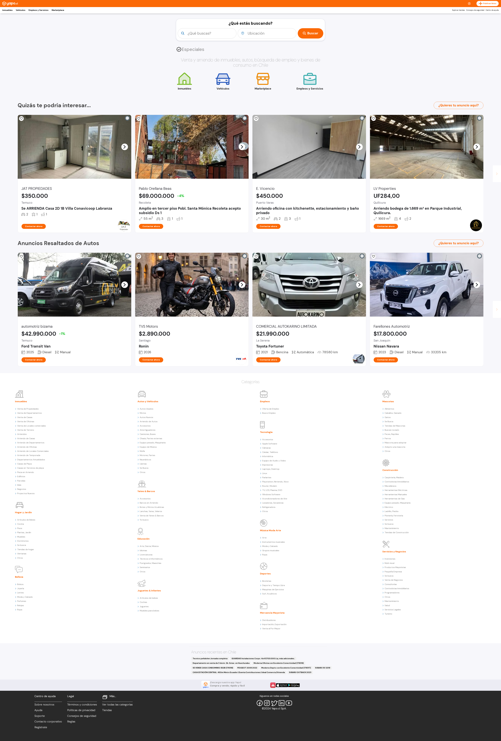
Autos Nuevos (146, 417)
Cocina (20, 524)
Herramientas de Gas (395, 498)
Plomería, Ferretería (394, 515)
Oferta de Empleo (270, 408)
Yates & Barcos (146, 491)
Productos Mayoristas (395, 567)
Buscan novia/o (392, 430)
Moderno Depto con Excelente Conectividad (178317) (286, 668)
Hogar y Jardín (23, 512)
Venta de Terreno (25, 430)
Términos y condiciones (82, 704)
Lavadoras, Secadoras (273, 502)
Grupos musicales (270, 550)
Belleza (19, 576)
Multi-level (389, 563)
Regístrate (40, 727)
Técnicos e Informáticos (151, 558)
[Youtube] (289, 703)
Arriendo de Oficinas (27, 447)
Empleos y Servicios (38, 10)
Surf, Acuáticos (269, 593)
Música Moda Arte (270, 530)
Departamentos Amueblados (31, 459)
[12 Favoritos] (21, 256)
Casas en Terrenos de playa (30, 468)
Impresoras (267, 464)
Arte (264, 537)
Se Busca (144, 468)
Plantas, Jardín (24, 532)
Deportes (265, 573)
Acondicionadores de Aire (274, 498)
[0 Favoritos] (21, 118)
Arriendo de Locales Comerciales (33, 451)
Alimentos (389, 408)
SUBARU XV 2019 (322, 668)
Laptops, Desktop (270, 469)
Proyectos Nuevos (26, 493)
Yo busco (144, 519)
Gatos (388, 417)
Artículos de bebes (149, 598)
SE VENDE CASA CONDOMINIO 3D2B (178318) (213, 668)
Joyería (20, 588)
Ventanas (21, 553)
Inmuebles (7, 10)
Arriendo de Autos (148, 421)
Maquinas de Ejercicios (273, 589)
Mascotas (388, 401)
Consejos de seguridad (475, 10)
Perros (388, 438)
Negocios (21, 489)
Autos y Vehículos (148, 401)
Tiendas (107, 710)
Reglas (71, 721)
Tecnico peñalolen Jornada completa (210, 658)
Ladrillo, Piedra (391, 511)
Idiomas (143, 550)
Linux (264, 473)
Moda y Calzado (25, 597)
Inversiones (390, 558)
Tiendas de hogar (25, 549)
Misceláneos (390, 486)
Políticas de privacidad (81, 710)
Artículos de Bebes (26, 519)
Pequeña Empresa (393, 571)
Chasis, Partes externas (151, 438)
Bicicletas (266, 581)
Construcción (390, 470)
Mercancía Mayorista (272, 612)
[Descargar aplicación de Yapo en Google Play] (294, 685)
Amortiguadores (147, 430)
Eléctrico (389, 507)
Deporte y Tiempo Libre (273, 585)
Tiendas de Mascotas (395, 425)
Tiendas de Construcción (397, 532)
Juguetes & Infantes (149, 590)
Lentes (20, 592)
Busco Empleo (269, 413)
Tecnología (266, 432)
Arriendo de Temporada (28, 455)
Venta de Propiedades (28, 408)
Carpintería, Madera (394, 477)
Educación (144, 538)
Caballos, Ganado (393, 413)
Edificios (21, 476)
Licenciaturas (146, 554)
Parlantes (266, 477)
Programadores (392, 592)
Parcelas (21, 480)
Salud (387, 605)
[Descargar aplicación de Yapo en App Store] (282, 685)
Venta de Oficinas (25, 421)
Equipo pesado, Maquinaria (153, 442)
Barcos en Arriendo (149, 502)
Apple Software (269, 443)
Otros (20, 558)
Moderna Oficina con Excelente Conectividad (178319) (279, 663)
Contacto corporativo (48, 721)
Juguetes (144, 606)
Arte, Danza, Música (149, 546)
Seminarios (145, 567)
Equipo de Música (148, 447)
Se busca (21, 545)
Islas (19, 485)
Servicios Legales (393, 609)
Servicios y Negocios (394, 551)
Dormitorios (23, 541)
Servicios (389, 519)
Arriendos (22, 434)
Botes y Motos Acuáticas (152, 507)
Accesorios (145, 425)
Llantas (143, 463)
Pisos (19, 528)
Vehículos (20, 10)
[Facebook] (259, 703)
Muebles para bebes (149, 610)
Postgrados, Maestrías (150, 563)
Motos (143, 413)
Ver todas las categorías (117, 704)
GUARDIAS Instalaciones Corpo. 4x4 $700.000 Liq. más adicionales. (263, 658)
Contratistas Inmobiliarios (397, 481)
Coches (143, 602)
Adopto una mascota (395, 447)
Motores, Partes (147, 455)
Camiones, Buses (148, 434)
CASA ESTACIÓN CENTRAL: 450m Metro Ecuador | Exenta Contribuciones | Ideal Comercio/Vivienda (239, 672)
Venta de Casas (24, 417)
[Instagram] (267, 703)
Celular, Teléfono (270, 452)
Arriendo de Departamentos (30, 442)
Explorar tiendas (458, 10)
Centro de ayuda (492, 10)
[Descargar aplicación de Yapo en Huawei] (273, 685)
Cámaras (266, 447)
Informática (267, 456)
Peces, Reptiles (392, 434)
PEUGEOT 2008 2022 (247, 668)
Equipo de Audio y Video (274, 460)
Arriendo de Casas (26, 438)
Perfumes (21, 601)
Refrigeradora (268, 507)
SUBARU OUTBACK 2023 (300, 672)
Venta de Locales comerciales (31, 425)
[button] (124, 146)
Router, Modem (269, 486)
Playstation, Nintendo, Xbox (275, 481)
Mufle (142, 451)
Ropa (19, 609)
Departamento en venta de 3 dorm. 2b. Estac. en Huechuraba (221, 663)
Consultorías (391, 584)
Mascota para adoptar (396, 442)
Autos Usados (146, 408)
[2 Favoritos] (138, 256)
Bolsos (20, 584)
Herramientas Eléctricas (396, 490)
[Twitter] (274, 703)
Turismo (388, 613)
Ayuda (38, 710)
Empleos (265, 401)
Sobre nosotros (44, 704)
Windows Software (271, 494)
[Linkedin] (281, 703)
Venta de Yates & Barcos (152, 515)
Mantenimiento (392, 528)
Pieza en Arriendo (25, 472)
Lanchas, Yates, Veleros (151, 511)
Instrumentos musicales (273, 542)
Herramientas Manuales (396, 494)
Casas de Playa (24, 463)
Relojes (20, 605)
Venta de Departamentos (29, 413)
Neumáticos (145, 459)
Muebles (21, 536)
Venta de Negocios (394, 580)
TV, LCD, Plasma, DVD (272, 490)
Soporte (39, 716)
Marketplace (58, 10)
